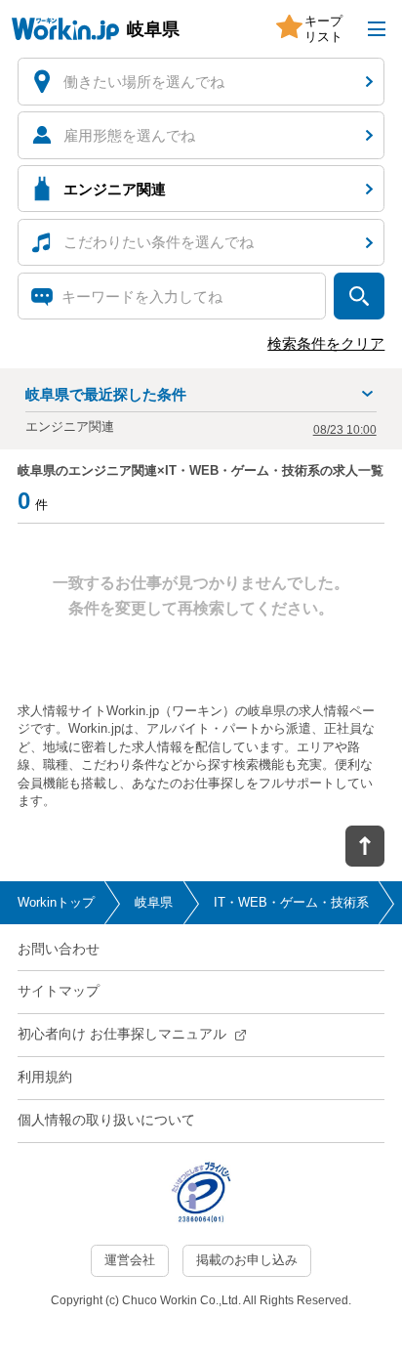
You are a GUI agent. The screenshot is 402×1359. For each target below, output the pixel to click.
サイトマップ (59, 990)
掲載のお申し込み (247, 1260)
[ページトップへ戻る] (364, 846)
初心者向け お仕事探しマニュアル (122, 1033)
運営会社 (129, 1260)
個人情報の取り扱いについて (106, 1119)
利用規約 (45, 1076)
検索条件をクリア (325, 343)
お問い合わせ (59, 948)
